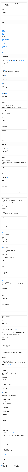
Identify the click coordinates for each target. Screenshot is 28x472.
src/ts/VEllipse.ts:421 (7, 160)
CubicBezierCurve (7, 353)
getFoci (4, 40)
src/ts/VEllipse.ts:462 (8, 417)
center (4, 31)
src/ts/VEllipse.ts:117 (7, 234)
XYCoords (14, 432)
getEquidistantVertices (6, 39)
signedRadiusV (5, 46)
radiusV (4, 43)
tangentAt (4, 47)
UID (4, 132)
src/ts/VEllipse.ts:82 (7, 62)
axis (3, 30)
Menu (26, 0)
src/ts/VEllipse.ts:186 (7, 263)
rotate (4, 44)
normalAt (4, 41)
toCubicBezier (5, 48)
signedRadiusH (5, 45)
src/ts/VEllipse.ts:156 (7, 316)
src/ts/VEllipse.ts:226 (7, 198)
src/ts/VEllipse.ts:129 (7, 301)
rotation (4, 33)
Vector (16, 196)
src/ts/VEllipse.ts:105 (7, 150)
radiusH (4, 42)
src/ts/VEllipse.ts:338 (7, 354)
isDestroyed (4, 32)
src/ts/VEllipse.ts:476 (8, 403)
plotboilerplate (3, 0)
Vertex (10, 60)
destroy (4, 38)
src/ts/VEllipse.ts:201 (7, 372)
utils (3, 52)
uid (3, 34)
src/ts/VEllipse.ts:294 (7, 183)
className (12, 105)
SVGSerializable (5, 18)
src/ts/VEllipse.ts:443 (8, 434)
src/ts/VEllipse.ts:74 (7, 123)
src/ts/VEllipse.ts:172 (7, 282)
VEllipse (22, 60)
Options (24, 0)
